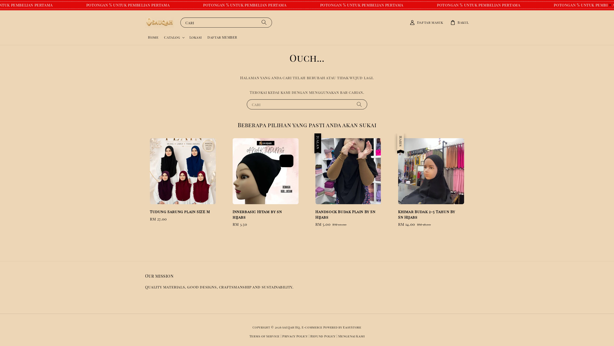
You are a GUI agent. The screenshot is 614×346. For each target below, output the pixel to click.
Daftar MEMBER (222, 37)
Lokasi (195, 37)
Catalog (172, 37)
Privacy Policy (295, 336)
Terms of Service (264, 336)
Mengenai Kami (351, 336)
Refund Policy (323, 336)
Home (153, 37)
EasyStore (352, 327)
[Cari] (264, 22)
